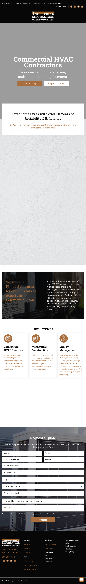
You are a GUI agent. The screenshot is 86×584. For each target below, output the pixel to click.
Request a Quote (56, 83)
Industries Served (50, 544)
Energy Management (30, 565)
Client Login (61, 6)
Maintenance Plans (30, 569)
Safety (67, 543)
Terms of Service (52, 514)
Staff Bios (27, 548)
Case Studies (49, 553)
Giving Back (27, 553)
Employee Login (71, 546)
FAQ (46, 556)
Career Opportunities (72, 540)
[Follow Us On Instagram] (75, 6)
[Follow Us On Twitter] (78, 6)
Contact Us (48, 561)
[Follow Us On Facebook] (71, 6)
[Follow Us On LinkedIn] (82, 6)
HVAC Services (28, 561)
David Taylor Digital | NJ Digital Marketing (15, 581)
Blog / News (48, 558)
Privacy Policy (40, 514)
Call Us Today (30, 83)
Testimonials (49, 548)
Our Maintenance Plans (65, 417)
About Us (27, 544)
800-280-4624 (7, 3)
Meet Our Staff (61, 206)
